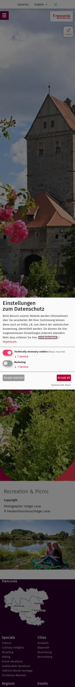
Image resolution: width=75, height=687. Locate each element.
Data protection (48, 337)
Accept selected (13, 377)
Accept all (64, 377)
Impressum (9, 341)
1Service (21, 356)
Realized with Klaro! (61, 385)
